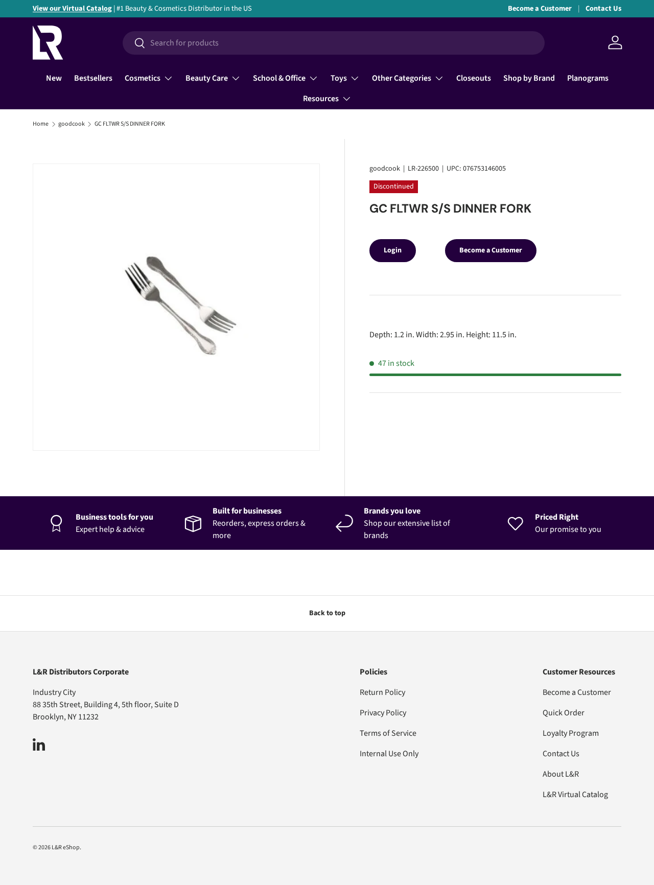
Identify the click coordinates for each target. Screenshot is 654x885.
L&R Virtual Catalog (575, 794)
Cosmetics (142, 78)
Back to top (327, 613)
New (54, 78)
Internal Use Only (389, 753)
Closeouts (473, 78)
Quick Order (564, 712)
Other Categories (401, 78)
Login (393, 250)
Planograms (588, 78)
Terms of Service (388, 733)
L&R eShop (66, 847)
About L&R (561, 774)
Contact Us (603, 8)
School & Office (279, 78)
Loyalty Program (571, 733)
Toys (339, 78)
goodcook (71, 124)
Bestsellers (93, 78)
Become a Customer (540, 8)
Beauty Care (206, 78)
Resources (321, 98)
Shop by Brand (529, 78)
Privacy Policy (383, 712)
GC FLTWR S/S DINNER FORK (130, 124)
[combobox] (333, 43)
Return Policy (382, 692)
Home (41, 124)
